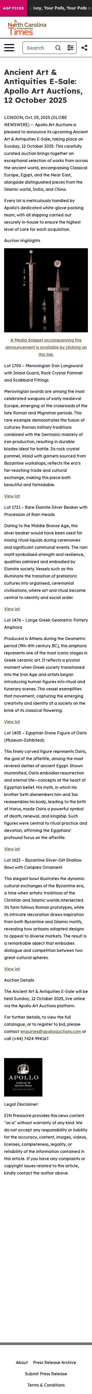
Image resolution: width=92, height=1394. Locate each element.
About (22, 1362)
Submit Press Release (46, 1373)
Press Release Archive (54, 1362)
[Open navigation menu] (9, 48)
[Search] (58, 48)
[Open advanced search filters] (70, 48)
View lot (12, 496)
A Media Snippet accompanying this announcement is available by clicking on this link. (46, 347)
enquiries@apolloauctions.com (50, 1031)
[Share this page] (84, 48)
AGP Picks (13, 8)
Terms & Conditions (46, 1385)
